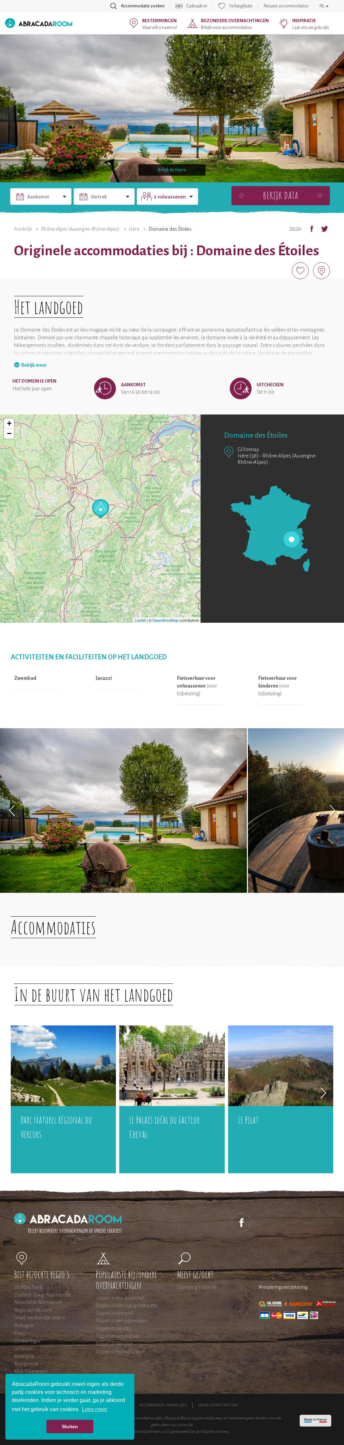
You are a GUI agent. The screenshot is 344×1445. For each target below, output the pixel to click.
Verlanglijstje (241, 6)
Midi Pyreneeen (31, 1371)
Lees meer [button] (94, 1409)
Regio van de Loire (33, 1310)
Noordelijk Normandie (38, 1302)
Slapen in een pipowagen (122, 1320)
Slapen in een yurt (114, 1344)
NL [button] (322, 6)
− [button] (9, 433)
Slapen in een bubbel (117, 1336)
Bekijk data (280, 195)
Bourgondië (26, 1363)
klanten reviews (215, 1431)
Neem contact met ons (218, 1405)
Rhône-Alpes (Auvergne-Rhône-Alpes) (80, 229)
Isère (134, 229)
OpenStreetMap (165, 620)
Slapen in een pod (114, 1313)
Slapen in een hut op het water (127, 1305)
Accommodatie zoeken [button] (143, 6)
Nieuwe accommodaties (286, 6)
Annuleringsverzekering (283, 1287)
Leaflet (140, 620)
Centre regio (27, 1341)
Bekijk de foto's (172, 170)
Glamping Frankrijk (196, 1287)
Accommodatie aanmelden (163, 1405)
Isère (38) (248, 455)
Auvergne (24, 1356)
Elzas (19, 1333)
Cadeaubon (196, 6)
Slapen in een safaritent (120, 1351)
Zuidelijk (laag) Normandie (42, 1295)
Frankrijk (23, 229)
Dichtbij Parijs (28, 1287)
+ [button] (9, 423)
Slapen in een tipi (113, 1328)
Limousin (23, 1348)
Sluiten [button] (70, 1426)
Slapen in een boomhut (120, 1298)
